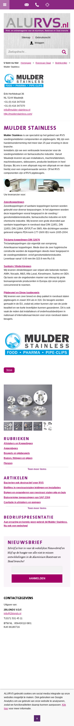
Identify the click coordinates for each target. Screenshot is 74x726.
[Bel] (37, 5)
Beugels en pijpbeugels (17, 453)
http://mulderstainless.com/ (18, 114)
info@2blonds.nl (12, 613)
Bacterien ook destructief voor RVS (24, 482)
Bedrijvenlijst (61, 63)
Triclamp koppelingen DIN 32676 (22, 239)
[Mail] (26, 5)
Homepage (26, 63)
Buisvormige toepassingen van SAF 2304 (27, 497)
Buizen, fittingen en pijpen (18, 458)
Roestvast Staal (43, 63)
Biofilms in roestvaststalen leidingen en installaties (32, 487)
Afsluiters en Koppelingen (18, 443)
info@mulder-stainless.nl (17, 109)
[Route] (47, 5)
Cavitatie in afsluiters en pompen (22, 502)
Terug (9, 370)
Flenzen (8, 463)
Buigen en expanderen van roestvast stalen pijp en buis (35, 492)
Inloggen (39, 42)
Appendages (11, 448)
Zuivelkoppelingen (14, 202)
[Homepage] (37, 25)
